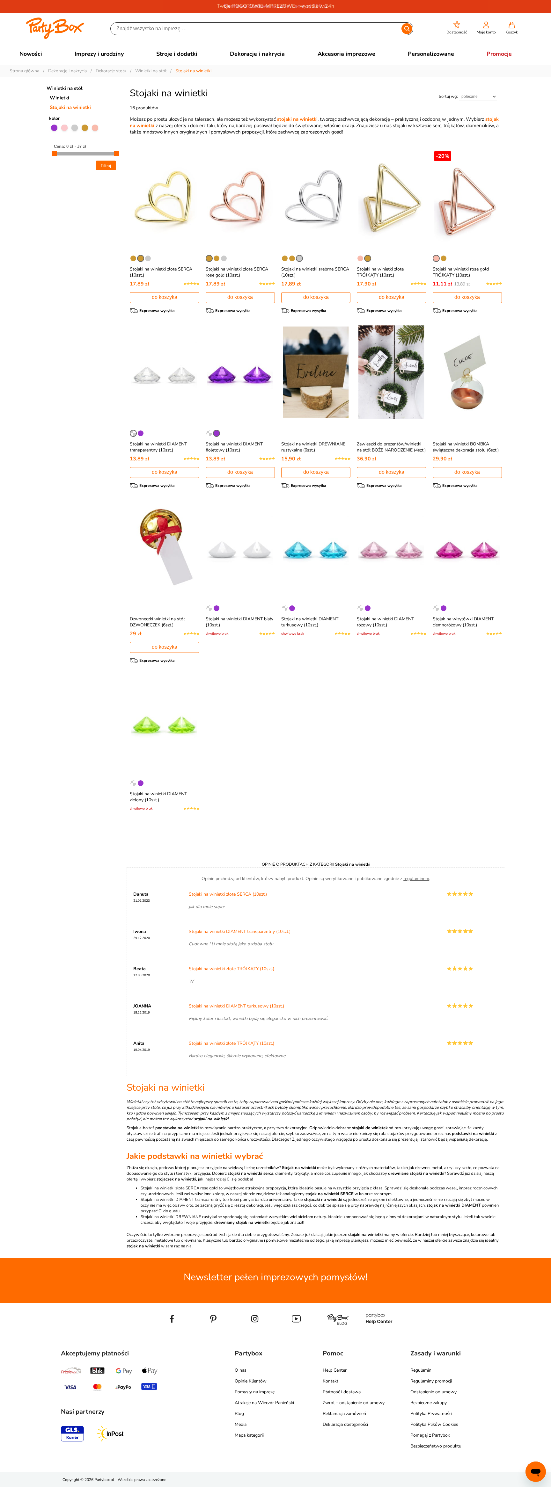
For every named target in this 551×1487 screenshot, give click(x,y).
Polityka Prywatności (431, 1414)
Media (240, 1424)
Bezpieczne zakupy (428, 1403)
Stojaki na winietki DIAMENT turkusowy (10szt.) (309, 622)
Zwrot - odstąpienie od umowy (354, 1403)
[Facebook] (172, 1333)
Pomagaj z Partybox (430, 1435)
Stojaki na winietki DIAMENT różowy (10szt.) (385, 622)
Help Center (335, 1370)
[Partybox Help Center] (379, 1333)
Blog (239, 1414)
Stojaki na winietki (70, 107)
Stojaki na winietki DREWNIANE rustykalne (181, 1217)
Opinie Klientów (251, 1381)
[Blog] (338, 1333)
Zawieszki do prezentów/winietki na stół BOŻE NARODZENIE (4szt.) (391, 447)
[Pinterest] (213, 1333)
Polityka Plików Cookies (434, 1424)
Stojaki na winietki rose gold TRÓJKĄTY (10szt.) (461, 272)
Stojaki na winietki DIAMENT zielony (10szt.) (158, 797)
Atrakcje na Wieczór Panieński (264, 1403)
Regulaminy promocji (431, 1381)
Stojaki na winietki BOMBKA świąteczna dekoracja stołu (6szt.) (466, 447)
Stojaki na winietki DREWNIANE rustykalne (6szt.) (313, 447)
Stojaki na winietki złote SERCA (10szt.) (228, 894)
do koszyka (164, 297)
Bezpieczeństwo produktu (435, 1446)
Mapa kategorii (249, 1435)
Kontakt (330, 1381)
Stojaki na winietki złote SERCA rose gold (179, 1188)
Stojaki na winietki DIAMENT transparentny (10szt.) (158, 447)
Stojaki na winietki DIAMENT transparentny (181, 1199)
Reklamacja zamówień (344, 1414)
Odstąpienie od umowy (433, 1392)
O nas (240, 1370)
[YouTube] (296, 1333)
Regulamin (420, 1370)
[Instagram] (255, 1333)
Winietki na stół (65, 88)
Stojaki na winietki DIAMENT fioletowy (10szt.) (234, 447)
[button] (456, 28)
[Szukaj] (406, 28)
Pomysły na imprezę (255, 1392)
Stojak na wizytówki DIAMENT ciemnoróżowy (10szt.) (463, 622)
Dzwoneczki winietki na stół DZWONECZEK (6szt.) (157, 622)
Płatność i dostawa (342, 1392)
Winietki (59, 98)
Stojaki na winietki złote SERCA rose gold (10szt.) (237, 272)
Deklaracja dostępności (345, 1424)
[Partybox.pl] (55, 37)
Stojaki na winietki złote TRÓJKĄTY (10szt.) (380, 272)
